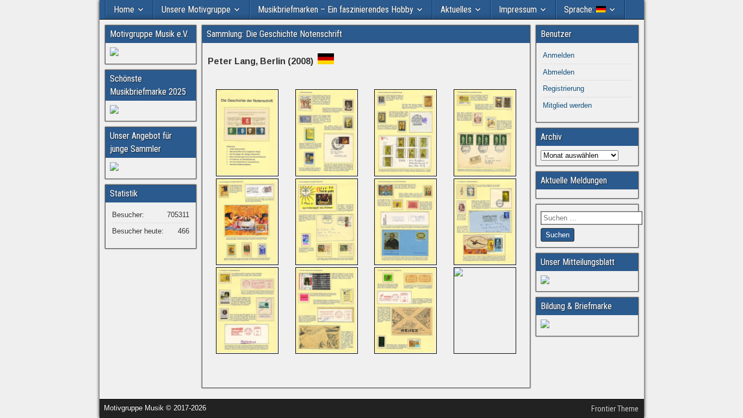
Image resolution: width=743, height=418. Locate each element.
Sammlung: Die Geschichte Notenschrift (274, 34)
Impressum (518, 9)
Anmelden (558, 55)
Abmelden (558, 72)
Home (124, 9)
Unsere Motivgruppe (196, 9)
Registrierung (563, 88)
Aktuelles (456, 9)
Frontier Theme (615, 409)
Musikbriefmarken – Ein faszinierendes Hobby (335, 9)
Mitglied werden (567, 105)
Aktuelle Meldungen (574, 180)
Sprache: (580, 9)
